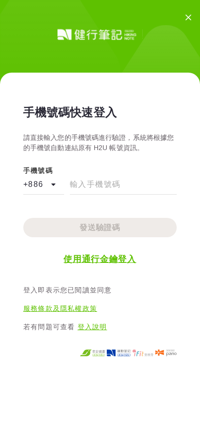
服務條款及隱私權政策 (60, 308)
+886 (33, 184)
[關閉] (188, 17)
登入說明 (92, 327)
